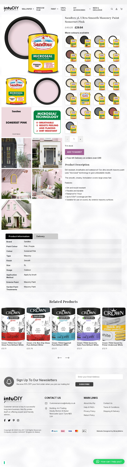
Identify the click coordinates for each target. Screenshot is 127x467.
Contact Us (107, 403)
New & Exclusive (97, 9)
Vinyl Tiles (63, 9)
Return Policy (89, 415)
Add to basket (74, 152)
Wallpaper (27, 9)
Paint (53, 9)
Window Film (40, 9)
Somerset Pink (30, 251)
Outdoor (27, 270)
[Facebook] (5, 420)
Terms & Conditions (111, 407)
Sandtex (27, 241)
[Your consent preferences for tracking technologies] (4, 462)
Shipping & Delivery (111, 411)
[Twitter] (9, 420)
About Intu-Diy (89, 403)
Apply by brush (30, 275)
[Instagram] (18, 420)
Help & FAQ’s (89, 407)
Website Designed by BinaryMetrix (110, 431)
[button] (109, 461)
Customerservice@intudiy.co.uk (62, 403)
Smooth (27, 260)
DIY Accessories (79, 9)
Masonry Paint (30, 282)
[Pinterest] (14, 420)
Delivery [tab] (40, 236)
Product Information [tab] (19, 236)
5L (25, 265)
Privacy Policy (89, 411)
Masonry (27, 256)
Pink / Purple (29, 246)
